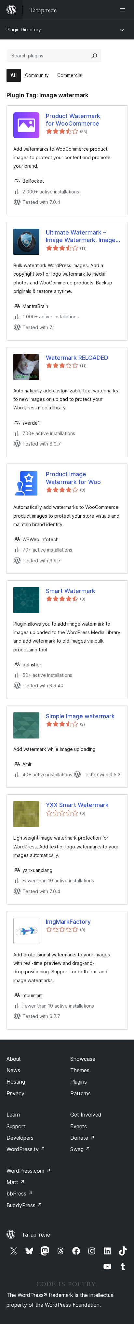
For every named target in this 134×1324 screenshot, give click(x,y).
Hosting (16, 1081)
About (14, 1059)
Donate (82, 1137)
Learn (13, 1114)
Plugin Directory (24, 29)
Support (16, 1126)
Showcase (82, 1059)
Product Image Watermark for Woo (73, 478)
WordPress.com (29, 1170)
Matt (16, 1182)
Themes (79, 1070)
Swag (80, 1149)
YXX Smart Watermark (77, 804)
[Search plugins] (94, 55)
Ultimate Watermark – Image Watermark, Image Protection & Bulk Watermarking (80, 236)
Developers (20, 1137)
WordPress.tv (26, 1149)
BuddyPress (24, 1205)
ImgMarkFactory (68, 921)
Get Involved (85, 1114)
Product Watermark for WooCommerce (73, 120)
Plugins (78, 1081)
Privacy (15, 1093)
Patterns (80, 1093)
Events (78, 1126)
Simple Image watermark (80, 716)
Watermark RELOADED (77, 357)
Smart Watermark (70, 590)
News (13, 1070)
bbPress (20, 1193)
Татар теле (36, 1234)
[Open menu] (123, 10)
